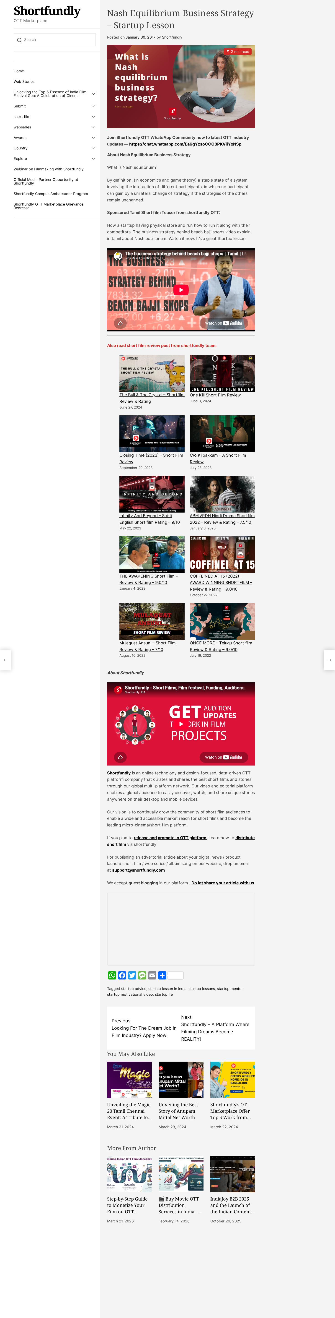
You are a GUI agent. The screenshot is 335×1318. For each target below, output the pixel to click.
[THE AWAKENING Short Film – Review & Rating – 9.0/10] (152, 554)
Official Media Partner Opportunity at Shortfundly (46, 181)
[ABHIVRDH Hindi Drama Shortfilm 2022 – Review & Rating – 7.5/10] (222, 494)
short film (22, 116)
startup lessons (201, 988)
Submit (20, 106)
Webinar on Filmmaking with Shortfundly (49, 169)
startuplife (164, 994)
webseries (22, 127)
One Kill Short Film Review (215, 395)
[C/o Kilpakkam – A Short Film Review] (222, 433)
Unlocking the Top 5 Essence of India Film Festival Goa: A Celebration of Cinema (50, 94)
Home (19, 71)
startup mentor (230, 988)
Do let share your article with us (222, 882)
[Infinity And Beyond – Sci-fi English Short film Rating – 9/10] (152, 494)
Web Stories (24, 81)
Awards (20, 137)
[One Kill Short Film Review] (222, 373)
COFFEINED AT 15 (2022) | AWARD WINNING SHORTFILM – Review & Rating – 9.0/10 (221, 583)
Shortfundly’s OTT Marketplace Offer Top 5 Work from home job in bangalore (230, 1117)
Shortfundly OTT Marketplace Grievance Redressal (48, 206)
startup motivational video (130, 994)
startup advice (133, 988)
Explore (20, 158)
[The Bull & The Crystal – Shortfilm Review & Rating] (152, 373)
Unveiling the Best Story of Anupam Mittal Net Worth (178, 1111)
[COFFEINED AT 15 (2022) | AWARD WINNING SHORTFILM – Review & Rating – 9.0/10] (222, 554)
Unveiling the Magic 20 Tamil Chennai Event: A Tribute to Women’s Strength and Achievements (128, 1117)
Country (21, 148)
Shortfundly (47, 10)
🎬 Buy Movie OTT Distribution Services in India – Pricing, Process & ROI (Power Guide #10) (179, 1215)
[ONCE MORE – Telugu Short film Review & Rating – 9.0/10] (222, 621)
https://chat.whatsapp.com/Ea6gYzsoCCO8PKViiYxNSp (185, 144)
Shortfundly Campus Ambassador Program (51, 193)
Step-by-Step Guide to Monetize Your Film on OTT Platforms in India (127, 1208)
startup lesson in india (167, 988)
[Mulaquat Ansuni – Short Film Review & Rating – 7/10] (152, 621)
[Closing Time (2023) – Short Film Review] (152, 433)
